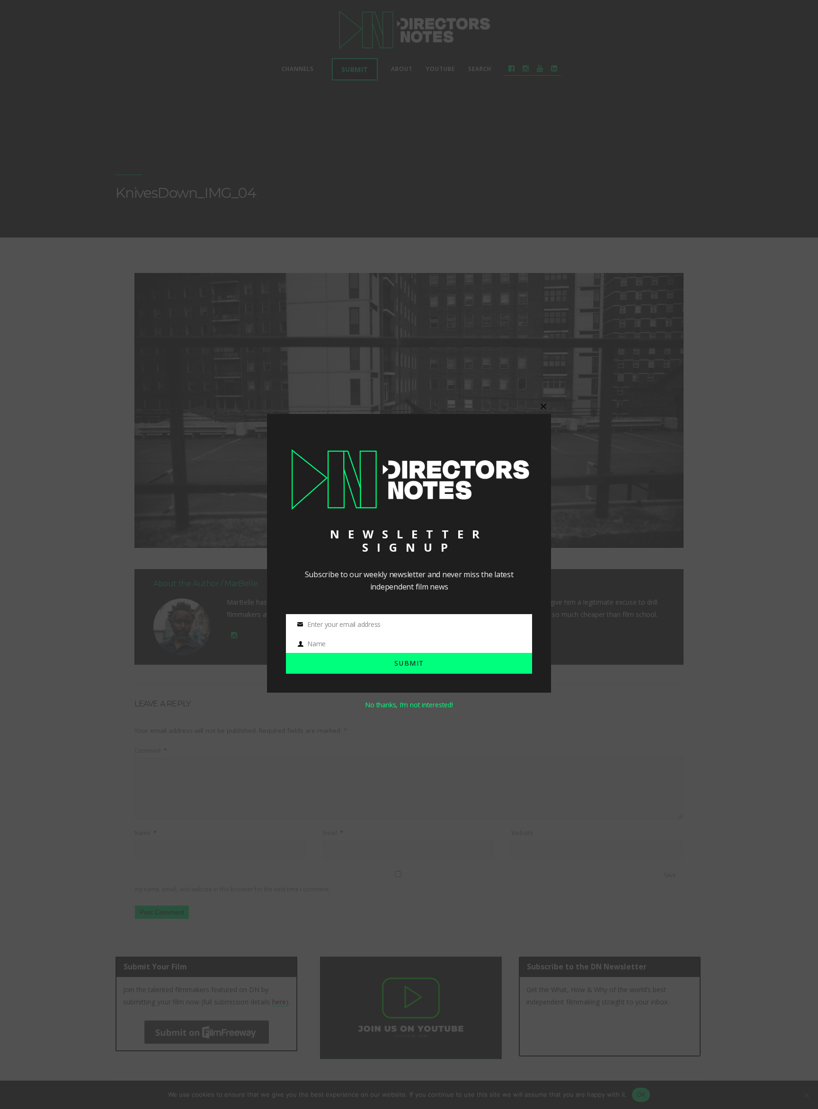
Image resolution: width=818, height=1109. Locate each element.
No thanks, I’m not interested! (409, 704)
